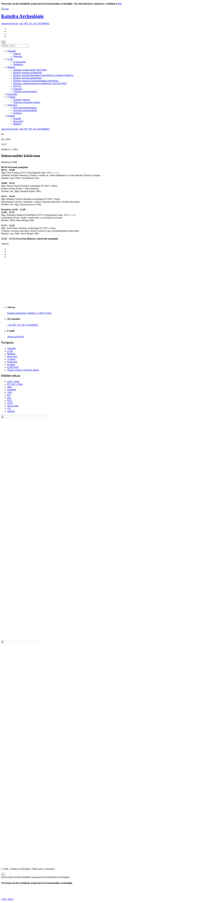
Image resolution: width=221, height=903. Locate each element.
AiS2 (9, 392)
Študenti (17, 124)
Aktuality (11, 51)
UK (9, 408)
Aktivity (17, 53)
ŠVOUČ (17, 86)
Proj (9, 397)
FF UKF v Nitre (15, 384)
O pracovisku (19, 61)
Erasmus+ (18, 88)
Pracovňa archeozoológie (25, 110)
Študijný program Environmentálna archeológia (35, 80)
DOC (9, 400)
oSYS (10, 403)
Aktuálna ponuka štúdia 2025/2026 (30, 70)
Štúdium (11, 67)
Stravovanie (12, 406)
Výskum (11, 97)
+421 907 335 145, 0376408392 (34, 23)
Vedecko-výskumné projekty (26, 102)
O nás (10, 59)
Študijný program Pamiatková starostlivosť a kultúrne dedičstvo (43, 75)
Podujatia (17, 56)
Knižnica (17, 113)
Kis (9, 395)
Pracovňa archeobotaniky (25, 107)
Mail (9, 387)
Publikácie (18, 64)
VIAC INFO (7, 899)
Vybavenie (12, 105)
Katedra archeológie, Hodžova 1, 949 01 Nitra (29, 313)
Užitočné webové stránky (25, 91)
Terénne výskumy (21, 99)
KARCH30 (12, 367)
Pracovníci (12, 94)
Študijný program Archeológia (27, 72)
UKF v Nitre (13, 381)
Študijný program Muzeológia (27, 78)
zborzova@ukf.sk (9, 23)
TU (120, 3)
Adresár (11, 411)
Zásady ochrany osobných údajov (23, 370)
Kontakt (11, 115)
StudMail (11, 389)
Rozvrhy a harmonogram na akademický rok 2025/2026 (39, 83)
